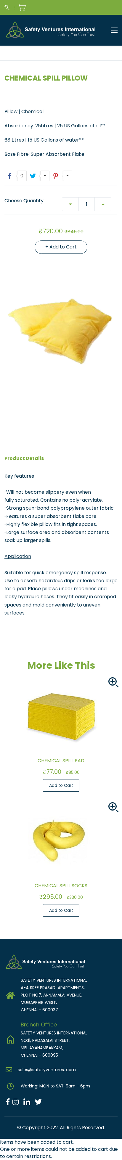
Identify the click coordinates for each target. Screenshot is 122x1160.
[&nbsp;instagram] (15, 1101)
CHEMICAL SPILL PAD (61, 760)
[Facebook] (7, 1101)
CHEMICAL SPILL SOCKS (61, 885)
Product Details (24, 458)
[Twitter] (36, 1101)
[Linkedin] (26, 1101)
